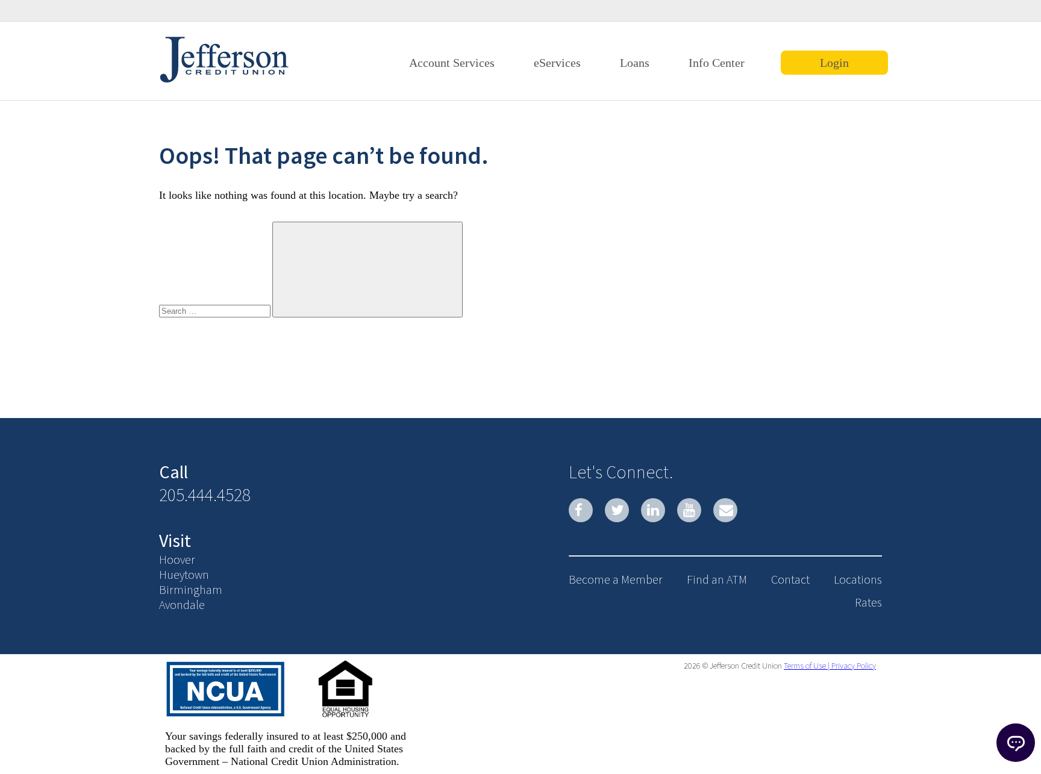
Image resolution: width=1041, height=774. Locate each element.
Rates (868, 602)
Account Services (452, 62)
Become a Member (616, 579)
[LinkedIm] (653, 510)
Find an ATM (717, 579)
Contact (790, 579)
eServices (557, 62)
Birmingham (190, 589)
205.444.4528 (205, 494)
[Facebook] (581, 510)
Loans (634, 62)
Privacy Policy (853, 665)
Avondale (182, 604)
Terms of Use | (807, 665)
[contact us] (725, 510)
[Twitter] (617, 510)
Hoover (177, 559)
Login (834, 62)
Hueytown (184, 574)
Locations (858, 579)
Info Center (717, 62)
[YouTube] (689, 510)
